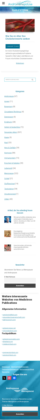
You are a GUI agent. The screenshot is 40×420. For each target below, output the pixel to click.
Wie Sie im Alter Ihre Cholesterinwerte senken (17, 37)
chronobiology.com (10, 331)
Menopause (9, 173)
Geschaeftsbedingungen (19, 367)
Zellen (6, 199)
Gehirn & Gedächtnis (12, 127)
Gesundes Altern (10, 132)
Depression (8, 117)
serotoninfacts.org (9, 355)
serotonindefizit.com (10, 315)
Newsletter (6, 372)
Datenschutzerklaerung (10, 369)
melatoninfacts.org (9, 344)
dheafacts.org (8, 341)
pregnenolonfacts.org (10, 352)
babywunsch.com (9, 320)
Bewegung (8, 107)
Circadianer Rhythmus (12, 112)
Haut (6, 142)
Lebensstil (8, 168)
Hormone (8, 153)
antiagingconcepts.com (11, 339)
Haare (6, 137)
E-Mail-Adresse (9, 277)
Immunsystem (10, 158)
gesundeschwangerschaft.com (14, 317)
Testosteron (9, 189)
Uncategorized (10, 194)
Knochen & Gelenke (12, 163)
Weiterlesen (20, 63)
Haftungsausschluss (27, 369)
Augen (6, 101)
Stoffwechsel (9, 184)
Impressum (6, 367)
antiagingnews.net (9, 328)
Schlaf (6, 178)
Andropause (9, 96)
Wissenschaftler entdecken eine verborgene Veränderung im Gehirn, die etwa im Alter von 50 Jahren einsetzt (25, 220)
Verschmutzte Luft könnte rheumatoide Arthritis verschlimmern (23, 247)
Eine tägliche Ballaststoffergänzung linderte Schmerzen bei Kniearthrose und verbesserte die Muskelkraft (25, 234)
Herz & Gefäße (10, 148)
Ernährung (8, 122)
